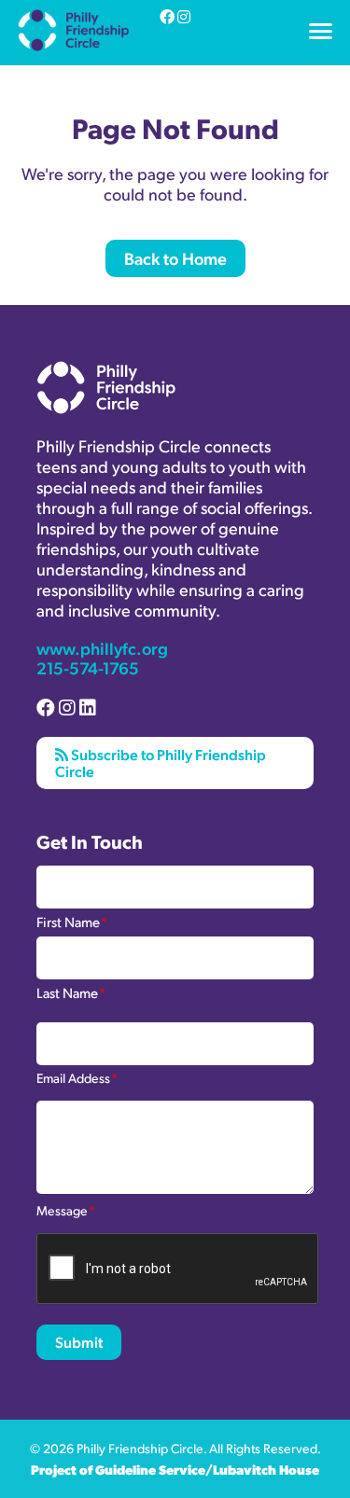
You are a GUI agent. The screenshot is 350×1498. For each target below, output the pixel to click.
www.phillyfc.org (102, 648)
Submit (79, 1342)
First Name (71, 920)
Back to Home (175, 258)
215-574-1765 (87, 667)
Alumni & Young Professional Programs (145, 58)
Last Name (70, 991)
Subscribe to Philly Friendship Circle (160, 762)
